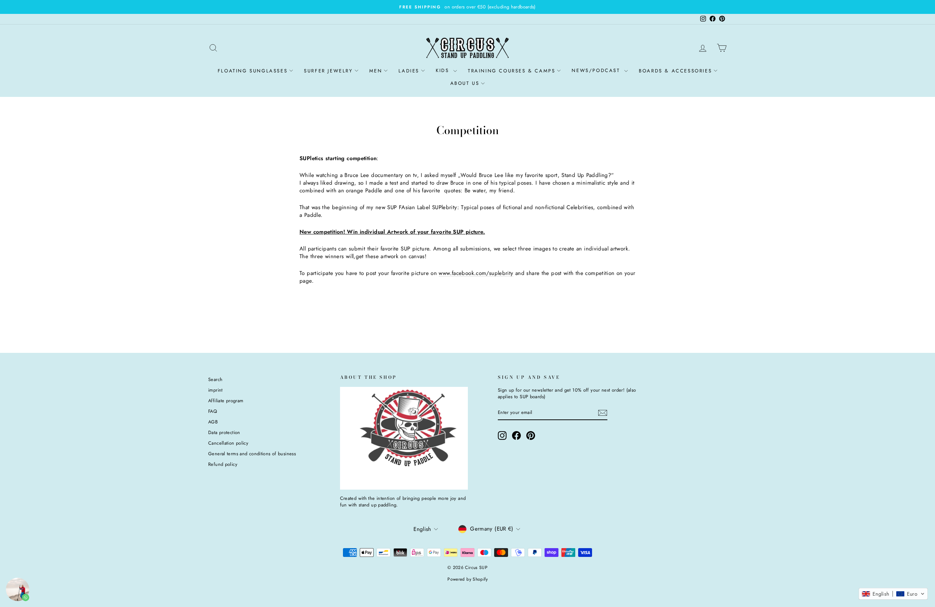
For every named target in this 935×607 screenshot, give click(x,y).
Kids (443, 70)
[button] (893, 594)
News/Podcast (597, 70)
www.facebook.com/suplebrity (476, 273)
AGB (213, 421)
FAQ (212, 411)
